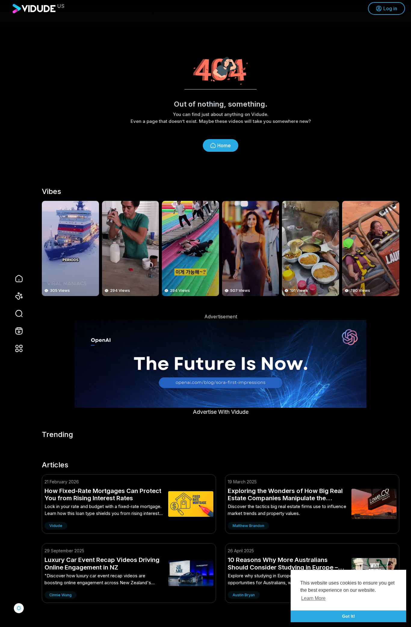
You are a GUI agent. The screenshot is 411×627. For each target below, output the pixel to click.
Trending (57, 434)
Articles (55, 465)
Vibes (51, 191)
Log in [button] (390, 8)
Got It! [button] (348, 616)
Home (224, 145)
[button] (15, 313)
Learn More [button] (313, 598)
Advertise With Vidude (221, 412)
